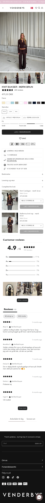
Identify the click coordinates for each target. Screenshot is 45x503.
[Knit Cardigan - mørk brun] (10, 200)
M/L (16, 111)
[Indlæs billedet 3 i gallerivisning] (29, 78)
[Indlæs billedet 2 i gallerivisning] (17, 78)
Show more (22, 408)
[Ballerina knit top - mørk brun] (10, 223)
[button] (3, 8)
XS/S (4, 111)
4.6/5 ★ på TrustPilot (26, 2)
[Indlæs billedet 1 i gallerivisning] (5, 78)
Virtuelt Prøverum (13, 118)
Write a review (22, 300)
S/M (10, 111)
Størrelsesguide (33, 118)
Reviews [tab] (10, 309)
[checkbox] (22, 316)
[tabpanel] (22, 363)
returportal (12, 161)
